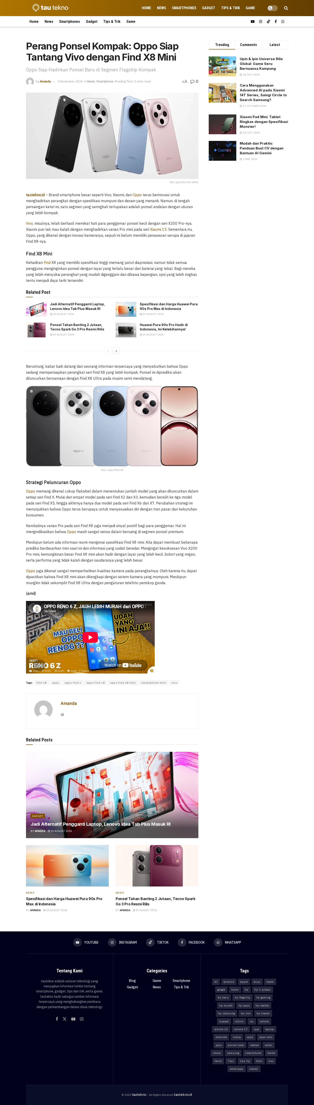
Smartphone (104, 81)
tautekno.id (183, 1094)
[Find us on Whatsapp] (283, 21)
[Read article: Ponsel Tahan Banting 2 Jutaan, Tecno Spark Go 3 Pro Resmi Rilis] (36, 330)
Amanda (45, 81)
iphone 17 (241, 1029)
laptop (269, 1029)
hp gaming (263, 997)
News (161, 8)
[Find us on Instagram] (260, 21)
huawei (224, 1021)
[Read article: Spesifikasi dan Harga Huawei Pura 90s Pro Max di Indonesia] (126, 309)
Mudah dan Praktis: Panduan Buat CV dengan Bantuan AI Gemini (261, 148)
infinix (239, 1021)
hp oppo (244, 1005)
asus (257, 981)
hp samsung (226, 1013)
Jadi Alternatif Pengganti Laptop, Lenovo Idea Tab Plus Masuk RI (101, 824)
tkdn (259, 1061)
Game (250, 8)
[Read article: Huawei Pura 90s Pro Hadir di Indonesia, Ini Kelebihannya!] (126, 330)
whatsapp (236, 1068)
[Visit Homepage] (49, 8)
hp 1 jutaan (262, 989)
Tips (231, 1061)
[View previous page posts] (108, 351)
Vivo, (30, 223)
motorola (221, 1037)
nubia (237, 1037)
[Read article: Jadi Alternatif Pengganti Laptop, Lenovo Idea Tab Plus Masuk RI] (36, 309)
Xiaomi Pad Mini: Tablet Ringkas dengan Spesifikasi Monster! (264, 122)
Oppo (137, 194)
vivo (174, 682)
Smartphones (184, 8)
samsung (233, 1053)
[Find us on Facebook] (276, 21)
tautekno (139, 1094)
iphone (264, 1021)
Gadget (208, 8)
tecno (218, 1061)
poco (219, 1045)
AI (216, 981)
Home (146, 8)
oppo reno (265, 1037)
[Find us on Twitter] (65, 1019)
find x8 (42, 682)
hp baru (223, 997)
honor (235, 989)
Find (47, 262)
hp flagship (242, 997)
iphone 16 (221, 1029)
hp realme (262, 1005)
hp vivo (246, 1013)
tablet (271, 1053)
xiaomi (253, 1068)
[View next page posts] (116, 351)
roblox (217, 1053)
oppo (55, 682)
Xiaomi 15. (158, 229)
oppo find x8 (95, 682)
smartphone (253, 1053)
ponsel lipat (236, 1045)
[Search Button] (286, 8)
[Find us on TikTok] (268, 21)
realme (254, 1045)
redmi (268, 1045)
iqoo (256, 1029)
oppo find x (73, 682)
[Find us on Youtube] (252, 21)
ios (252, 1021)
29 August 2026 (63, 314)
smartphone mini (153, 682)
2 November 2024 (70, 81)
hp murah (226, 1005)
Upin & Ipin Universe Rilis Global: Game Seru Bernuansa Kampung (261, 64)
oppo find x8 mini (123, 682)
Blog (132, 981)
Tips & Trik (230, 8)
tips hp (245, 1061)
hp (246, 989)
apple (244, 981)
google (221, 989)
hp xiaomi (263, 1013)
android (229, 981)
